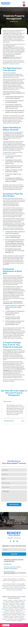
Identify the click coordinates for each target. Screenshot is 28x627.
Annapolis (5, 600)
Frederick (11, 607)
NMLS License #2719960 (17, 589)
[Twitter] (14, 541)
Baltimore (21, 600)
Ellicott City (5, 607)
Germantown (4, 609)
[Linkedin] (17, 541)
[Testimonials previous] (2, 412)
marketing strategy (7, 154)
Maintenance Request (9, 573)
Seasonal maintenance (11, 305)
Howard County (5, 611)
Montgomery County (19, 613)
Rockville (5, 617)
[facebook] (10, 541)
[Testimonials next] (26, 412)
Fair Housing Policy (20, 624)
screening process (14, 229)
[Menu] (24, 3)
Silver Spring (20, 617)
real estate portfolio (7, 74)
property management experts (12, 63)
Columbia (22, 603)
